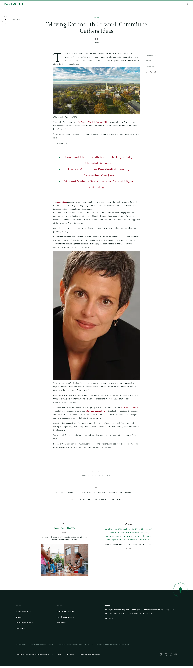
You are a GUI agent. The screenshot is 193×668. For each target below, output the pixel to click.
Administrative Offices (23, 611)
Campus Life (64, 4)
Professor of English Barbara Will (92, 122)
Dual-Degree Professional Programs (41, 644)
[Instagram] (171, 655)
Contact (18, 606)
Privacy (58, 655)
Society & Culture (101, 476)
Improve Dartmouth (129, 407)
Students (116, 500)
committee (62, 202)
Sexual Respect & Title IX (24, 623)
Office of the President (121, 492)
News (86, 4)
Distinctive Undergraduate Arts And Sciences (74, 644)
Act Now (109, 618)
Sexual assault (101, 500)
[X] (166, 655)
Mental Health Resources (65, 617)
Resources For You (171, 4)
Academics (50, 4)
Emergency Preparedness (65, 611)
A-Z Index (70, 655)
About (77, 4)
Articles (96, 17)
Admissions (36, 4)
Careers (59, 606)
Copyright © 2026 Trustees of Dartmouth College (32, 655)
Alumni (59, 492)
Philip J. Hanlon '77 (80, 500)
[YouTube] (176, 655)
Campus (85, 476)
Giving (96, 4)
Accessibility (61, 623)
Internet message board (96, 411)
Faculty (70, 492)
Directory (19, 617)
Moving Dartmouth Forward (91, 492)
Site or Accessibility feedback (90, 655)
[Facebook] (161, 655)
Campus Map (20, 628)
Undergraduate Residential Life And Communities (112, 644)
